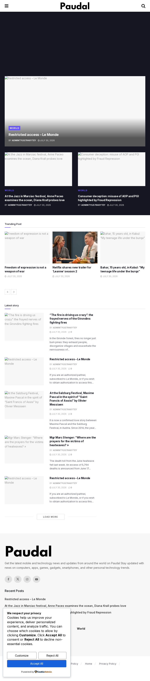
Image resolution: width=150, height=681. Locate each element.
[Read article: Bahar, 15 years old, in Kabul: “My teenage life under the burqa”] (75, 248)
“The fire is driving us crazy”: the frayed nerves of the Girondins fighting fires (71, 318)
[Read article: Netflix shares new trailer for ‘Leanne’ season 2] (27, 248)
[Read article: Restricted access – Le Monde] (75, 111)
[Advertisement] (75, 47)
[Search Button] (143, 6)
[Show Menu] (6, 6)
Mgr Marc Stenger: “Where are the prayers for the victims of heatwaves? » (73, 441)
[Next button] (14, 292)
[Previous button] (7, 292)
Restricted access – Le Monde (34, 135)
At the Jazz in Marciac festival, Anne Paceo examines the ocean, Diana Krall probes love (65, 605)
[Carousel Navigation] (75, 292)
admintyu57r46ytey (24, 140)
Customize (22, 655)
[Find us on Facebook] (8, 579)
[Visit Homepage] (75, 6)
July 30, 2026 (47, 140)
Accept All (36, 663)
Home (88, 663)
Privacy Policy (107, 663)
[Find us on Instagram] (27, 579)
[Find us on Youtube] (36, 579)
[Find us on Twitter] (17, 579)
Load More (50, 516)
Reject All (52, 655)
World (14, 128)
